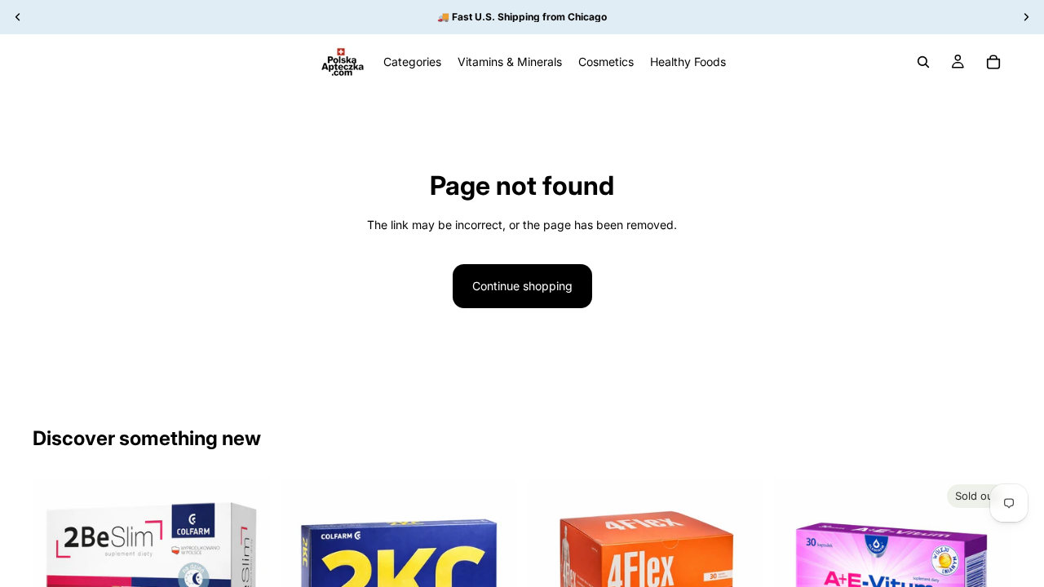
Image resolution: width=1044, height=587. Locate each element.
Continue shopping (522, 286)
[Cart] (993, 62)
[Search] (923, 62)
